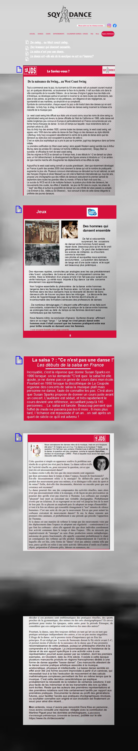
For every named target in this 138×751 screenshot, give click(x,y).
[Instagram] (109, 25)
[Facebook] (114, 25)
